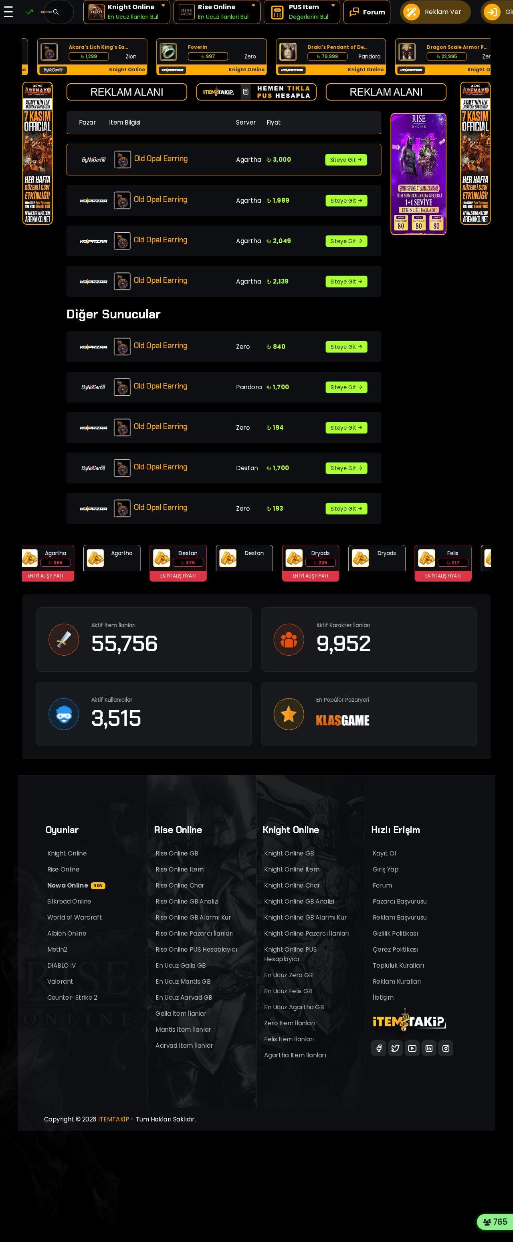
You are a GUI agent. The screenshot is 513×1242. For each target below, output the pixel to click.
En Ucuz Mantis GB (183, 981)
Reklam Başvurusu (400, 917)
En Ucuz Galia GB (181, 965)
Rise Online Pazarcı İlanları (195, 933)
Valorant (60, 981)
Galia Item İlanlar (181, 1013)
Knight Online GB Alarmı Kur (305, 917)
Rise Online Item (180, 869)
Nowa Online (75, 885)
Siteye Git (343, 160)
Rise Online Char (180, 885)
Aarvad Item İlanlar (184, 1045)
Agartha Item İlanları (295, 1055)
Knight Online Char (292, 885)
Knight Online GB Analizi (299, 901)
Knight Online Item (291, 869)
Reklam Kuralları (397, 981)
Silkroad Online (69, 901)
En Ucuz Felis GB (288, 991)
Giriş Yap (386, 869)
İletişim (383, 997)
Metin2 (57, 949)
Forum (382, 885)
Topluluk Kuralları (398, 965)
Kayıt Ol (384, 853)
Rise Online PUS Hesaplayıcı (196, 949)
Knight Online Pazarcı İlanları (306, 933)
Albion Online (67, 933)
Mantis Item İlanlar (183, 1029)
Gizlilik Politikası (395, 933)
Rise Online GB (177, 853)
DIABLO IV (61, 965)
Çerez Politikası (395, 949)
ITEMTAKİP (113, 1119)
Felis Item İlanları (289, 1039)
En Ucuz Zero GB (288, 975)
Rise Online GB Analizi (187, 901)
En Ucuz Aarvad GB (184, 997)
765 (502, 1222)
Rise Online (63, 869)
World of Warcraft (74, 917)
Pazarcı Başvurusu (400, 901)
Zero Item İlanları (289, 1023)
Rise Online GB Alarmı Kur (193, 917)
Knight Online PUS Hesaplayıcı (290, 954)
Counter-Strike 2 (72, 997)
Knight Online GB (289, 853)
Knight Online (67, 853)
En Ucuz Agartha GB (294, 1007)
